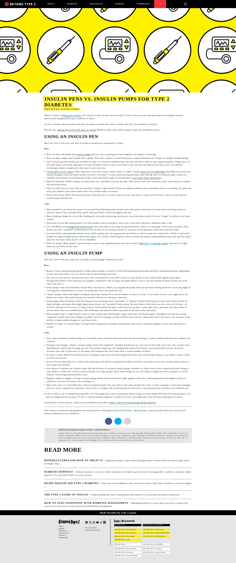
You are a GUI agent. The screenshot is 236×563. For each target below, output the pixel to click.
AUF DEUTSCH (125, 529)
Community (143, 4)
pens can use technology (153, 172)
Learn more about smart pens (146, 178)
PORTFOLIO (63, 530)
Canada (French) (154, 552)
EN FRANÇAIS (125, 533)
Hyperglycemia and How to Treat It (73, 460)
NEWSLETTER (63, 537)
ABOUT (61, 526)
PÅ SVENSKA (125, 536)
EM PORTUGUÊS (154, 536)
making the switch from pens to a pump (76, 130)
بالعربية (122, 539)
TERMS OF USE (64, 533)
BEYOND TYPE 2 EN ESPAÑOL (153, 544)
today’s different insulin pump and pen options (132, 402)
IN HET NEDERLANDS (156, 533)
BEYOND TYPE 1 (120, 525)
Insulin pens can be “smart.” (61, 172)
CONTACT (62, 535)
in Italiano (124, 552)
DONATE (61, 528)
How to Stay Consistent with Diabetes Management (86, 503)
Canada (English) (126, 555)
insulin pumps (84, 154)
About (51, 4)
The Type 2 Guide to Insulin (66, 494)
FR (160, 4)
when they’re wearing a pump (153, 243)
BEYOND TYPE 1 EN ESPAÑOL (153, 525)
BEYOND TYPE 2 (120, 544)
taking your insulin (71, 115)
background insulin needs (80, 226)
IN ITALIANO (153, 529)
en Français (152, 549)
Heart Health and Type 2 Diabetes (71, 483)
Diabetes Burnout (58, 471)
